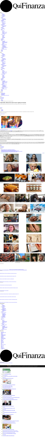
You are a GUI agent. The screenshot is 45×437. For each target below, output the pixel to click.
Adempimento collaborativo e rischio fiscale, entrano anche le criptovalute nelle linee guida (10, 150)
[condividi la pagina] (0, 115)
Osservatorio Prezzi (3, 68)
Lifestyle (2, 61)
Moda (3, 62)
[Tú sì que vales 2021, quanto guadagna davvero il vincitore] (23, 392)
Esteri (1, 29)
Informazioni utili (3, 309)
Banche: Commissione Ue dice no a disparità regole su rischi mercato (8, 149)
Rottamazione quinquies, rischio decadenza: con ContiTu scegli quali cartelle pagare (8, 281)
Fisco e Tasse (2, 55)
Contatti (2, 51)
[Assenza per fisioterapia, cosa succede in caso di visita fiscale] (23, 381)
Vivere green (3, 73)
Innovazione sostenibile (4, 321)
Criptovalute (3, 41)
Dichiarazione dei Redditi (4, 81)
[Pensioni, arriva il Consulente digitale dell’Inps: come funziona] (23, 432)
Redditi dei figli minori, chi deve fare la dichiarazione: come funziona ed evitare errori (8, 273)
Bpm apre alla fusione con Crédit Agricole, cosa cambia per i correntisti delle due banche (8, 299)
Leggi (3, 56)
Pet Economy (3, 63)
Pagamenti (2, 333)
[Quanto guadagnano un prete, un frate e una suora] (23, 377)
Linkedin (2, 109)
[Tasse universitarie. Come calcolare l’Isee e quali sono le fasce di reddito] (23, 417)
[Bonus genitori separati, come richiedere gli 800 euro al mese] (23, 411)
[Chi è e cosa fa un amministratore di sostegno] (23, 426)
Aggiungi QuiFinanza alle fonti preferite (5, 95)
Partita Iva (3, 43)
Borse (1, 34)
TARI (1, 347)
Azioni (3, 75)
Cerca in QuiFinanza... (2, 362)
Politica (2, 67)
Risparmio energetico (4, 33)
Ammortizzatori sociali (3, 338)
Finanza (2, 100)
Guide (1, 40)
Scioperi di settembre (3, 93)
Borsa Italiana (3, 74)
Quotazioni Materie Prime (4, 47)
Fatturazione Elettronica (4, 42)
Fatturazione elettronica (3, 344)
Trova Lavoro (3, 18)
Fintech (3, 48)
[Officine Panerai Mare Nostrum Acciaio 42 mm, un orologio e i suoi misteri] (23, 430)
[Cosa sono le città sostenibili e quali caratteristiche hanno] (23, 434)
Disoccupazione (4, 315)
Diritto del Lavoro (4, 19)
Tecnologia (2, 87)
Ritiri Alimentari (4, 310)
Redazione (2, 329)
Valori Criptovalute (4, 86)
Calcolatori (2, 44)
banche (7, 129)
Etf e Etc (3, 35)
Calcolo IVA (3, 45)
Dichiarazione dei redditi (3, 332)
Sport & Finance (2, 24)
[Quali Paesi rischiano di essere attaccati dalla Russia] (23, 402)
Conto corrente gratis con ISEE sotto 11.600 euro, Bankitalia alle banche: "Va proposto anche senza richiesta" (11, 151)
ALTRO (1, 52)
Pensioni (2, 17)
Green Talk (3, 31)
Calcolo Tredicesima (4, 85)
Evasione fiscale (4, 308)
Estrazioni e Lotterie (4, 25)
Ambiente (3, 30)
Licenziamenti (2, 339)
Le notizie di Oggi (3, 348)
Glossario (2, 38)
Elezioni (3, 28)
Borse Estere (3, 37)
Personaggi (2, 27)
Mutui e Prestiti (3, 21)
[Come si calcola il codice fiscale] (23, 370)
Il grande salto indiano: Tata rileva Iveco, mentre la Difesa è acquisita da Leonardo (8, 296)
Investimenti (3, 14)
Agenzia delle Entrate (3, 335)
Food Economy (3, 22)
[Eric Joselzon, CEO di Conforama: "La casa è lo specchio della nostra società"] (23, 396)
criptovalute (5, 129)
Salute (1, 49)
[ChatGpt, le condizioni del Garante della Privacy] (23, 413)
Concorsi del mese (3, 94)
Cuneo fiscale (2, 345)
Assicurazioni (3, 80)
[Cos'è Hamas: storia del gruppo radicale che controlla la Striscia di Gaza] (23, 398)
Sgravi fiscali (2, 336)
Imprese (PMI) (3, 15)
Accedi (0, 12)
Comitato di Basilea (2, 129)
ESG (2, 320)
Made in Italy (2, 337)
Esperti (2, 50)
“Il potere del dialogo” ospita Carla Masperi (4, 290)
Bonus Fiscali (3, 16)
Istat (1, 343)
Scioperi (3, 26)
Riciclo (3, 32)
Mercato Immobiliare (3, 316)
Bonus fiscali (3, 307)
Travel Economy (4, 23)
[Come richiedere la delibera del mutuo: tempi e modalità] (23, 409)
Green (1, 69)
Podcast (2, 79)
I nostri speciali (2, 39)
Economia (2, 13)
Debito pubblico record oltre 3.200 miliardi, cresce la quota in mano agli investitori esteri (8, 302)
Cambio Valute (3, 46)
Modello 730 (2, 346)
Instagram (2, 110)
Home (1, 99)
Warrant (3, 36)
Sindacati (2, 340)
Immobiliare (2, 20)
